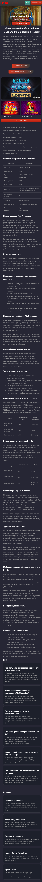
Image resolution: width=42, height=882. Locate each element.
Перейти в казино (21, 65)
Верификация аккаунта (10, 153)
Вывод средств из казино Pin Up (13, 143)
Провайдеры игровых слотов (12, 147)
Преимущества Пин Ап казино (13, 130)
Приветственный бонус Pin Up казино (15, 134)
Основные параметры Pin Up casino (14, 127)
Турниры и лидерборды (30, 147)
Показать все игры (21, 120)
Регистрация (36, 3)
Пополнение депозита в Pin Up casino (15, 140)
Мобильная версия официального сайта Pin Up (18, 150)
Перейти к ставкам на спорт (21, 71)
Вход (27, 3)
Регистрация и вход (29, 130)
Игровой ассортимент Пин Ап (12, 137)
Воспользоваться (21, 23)
